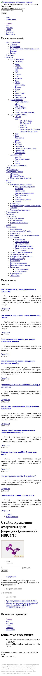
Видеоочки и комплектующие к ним (24, 49)
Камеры (13, 51)
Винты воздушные (22, 159)
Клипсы (18, 95)
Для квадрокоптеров (18, 115)
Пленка (18, 197)
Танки (8, 225)
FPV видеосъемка (13, 42)
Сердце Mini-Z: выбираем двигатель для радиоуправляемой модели (18, 431)
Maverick (18, 78)
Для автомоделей (17, 59)
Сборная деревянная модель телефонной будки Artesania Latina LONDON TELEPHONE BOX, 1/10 (22, 605)
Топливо (13, 208)
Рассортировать (12, 212)
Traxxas (18, 87)
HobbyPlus (19, 68)
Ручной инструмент (23, 199)
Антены (13, 45)
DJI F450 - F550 (26, 121)
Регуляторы (14, 267)
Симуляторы (15, 204)
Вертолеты (10, 55)
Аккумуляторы (16, 229)
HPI (16, 70)
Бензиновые (20, 240)
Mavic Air (23, 125)
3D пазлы (14, 174)
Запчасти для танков (18, 165)
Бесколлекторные (22, 242)
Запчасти (9, 57)
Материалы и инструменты (21, 184)
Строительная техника (19, 223)
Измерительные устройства (21, 257)
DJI (16, 119)
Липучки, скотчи (21, 195)
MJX (17, 81)
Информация (11, 577)
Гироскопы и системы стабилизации (24, 235)
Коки (17, 161)
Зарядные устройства (18, 254)
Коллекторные (20, 250)
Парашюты (19, 146)
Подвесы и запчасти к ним (25, 148)
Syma (17, 140)
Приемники (15, 261)
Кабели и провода (17, 259)
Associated (19, 62)
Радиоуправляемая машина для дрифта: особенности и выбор (18, 362)
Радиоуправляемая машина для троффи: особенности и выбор (18, 340)
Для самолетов (16, 155)
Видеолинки (15, 47)
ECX (17, 64)
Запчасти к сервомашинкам (21, 252)
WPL (17, 91)
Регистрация (11, 19)
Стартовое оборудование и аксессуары (25, 206)
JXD (16, 134)
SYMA (17, 110)
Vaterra (17, 89)
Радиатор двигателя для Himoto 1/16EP (21, 601)
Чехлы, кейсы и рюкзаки (20, 210)
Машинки (10, 180)
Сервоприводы (16, 273)
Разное (13, 53)
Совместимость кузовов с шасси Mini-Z (17, 495)
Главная (9, 23)
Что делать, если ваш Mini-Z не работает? (18, 476)
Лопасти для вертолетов (24, 112)
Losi (16, 76)
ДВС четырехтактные (23, 246)
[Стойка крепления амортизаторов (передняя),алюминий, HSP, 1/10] (12, 557)
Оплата (8, 30)
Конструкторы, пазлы (14, 172)
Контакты (9, 32)
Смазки (18, 201)
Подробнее (5, 309)
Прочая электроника (18, 263)
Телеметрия (14, 276)
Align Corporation (21, 102)
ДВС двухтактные (22, 244)
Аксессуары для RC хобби (20, 231)
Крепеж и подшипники (24, 193)
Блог (7, 25)
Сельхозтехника (16, 220)
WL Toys (18, 144)
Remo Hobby (20, 85)
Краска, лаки (20, 191)
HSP (16, 72)
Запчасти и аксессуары (24, 248)
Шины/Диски (20, 98)
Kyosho (18, 74)
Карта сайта (10, 34)
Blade (17, 104)
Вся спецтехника (17, 218)
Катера (8, 167)
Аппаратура (15, 233)
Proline (17, 83)
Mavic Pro (23, 127)
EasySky (18, 157)
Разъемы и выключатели (20, 265)
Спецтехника (11, 216)
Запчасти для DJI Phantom (30, 129)
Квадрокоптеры (12, 170)
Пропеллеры (20, 151)
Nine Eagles (19, 106)
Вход (8, 17)
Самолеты (10, 214)
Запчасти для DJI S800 (28, 131)
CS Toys (18, 117)
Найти (4, 13)
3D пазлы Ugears (17, 176)
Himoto (18, 66)
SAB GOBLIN (20, 108)
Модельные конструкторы (20, 178)
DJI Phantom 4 (25, 123)
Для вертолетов (16, 100)
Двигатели (14, 237)
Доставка (9, 28)
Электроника (20, 153)
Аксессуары (19, 93)
